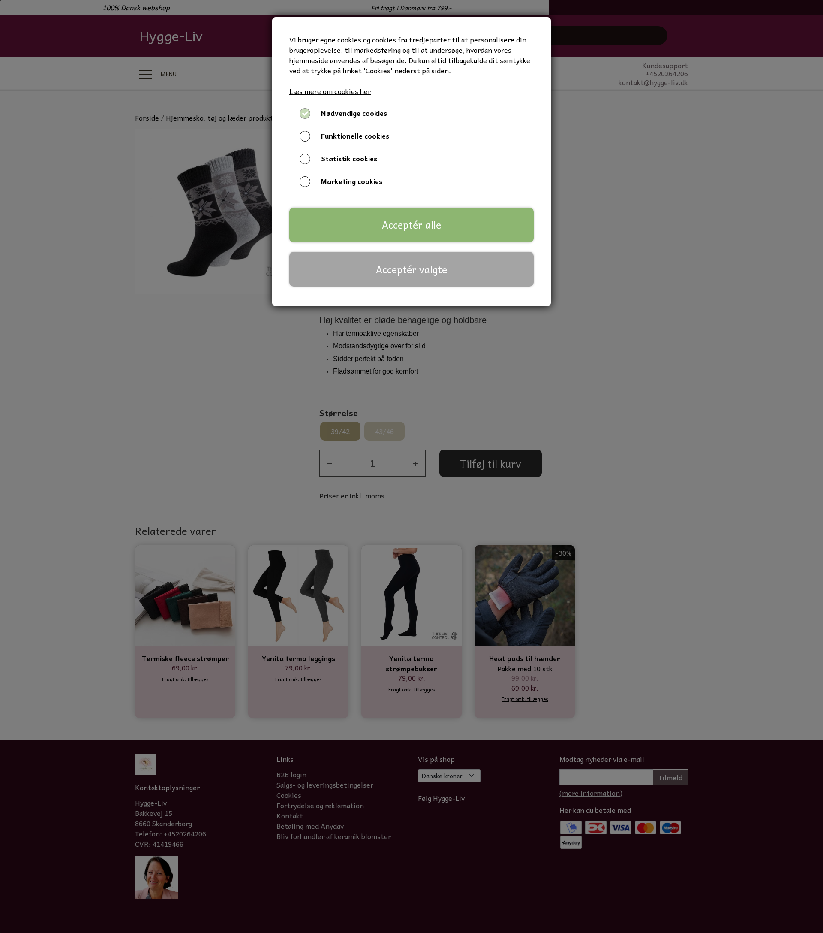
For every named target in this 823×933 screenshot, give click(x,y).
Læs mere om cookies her (330, 91)
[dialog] (411, 466)
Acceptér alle (411, 224)
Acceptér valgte (411, 269)
